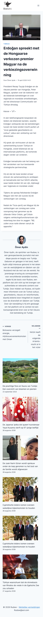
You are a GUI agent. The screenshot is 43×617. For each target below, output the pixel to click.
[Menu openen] (38, 5)
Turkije (6, 44)
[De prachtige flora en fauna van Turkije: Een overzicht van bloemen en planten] (21, 370)
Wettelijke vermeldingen (29, 607)
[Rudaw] (8, 5)
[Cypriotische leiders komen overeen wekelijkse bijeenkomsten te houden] (21, 489)
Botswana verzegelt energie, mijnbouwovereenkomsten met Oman (14, 332)
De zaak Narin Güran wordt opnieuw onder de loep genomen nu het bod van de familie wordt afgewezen (20, 466)
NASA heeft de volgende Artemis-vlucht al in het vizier (35, 336)
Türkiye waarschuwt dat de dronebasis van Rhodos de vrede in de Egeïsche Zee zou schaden (21, 585)
